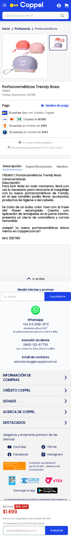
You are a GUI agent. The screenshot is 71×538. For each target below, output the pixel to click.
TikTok (52, 447)
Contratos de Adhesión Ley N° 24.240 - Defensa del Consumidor (44, 466)
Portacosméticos (46, 28)
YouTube (19, 447)
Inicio (6, 28)
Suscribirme (58, 296)
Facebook (20, 454)
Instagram (55, 454)
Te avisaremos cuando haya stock (23, 523)
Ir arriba (38, 279)
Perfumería (22, 28)
